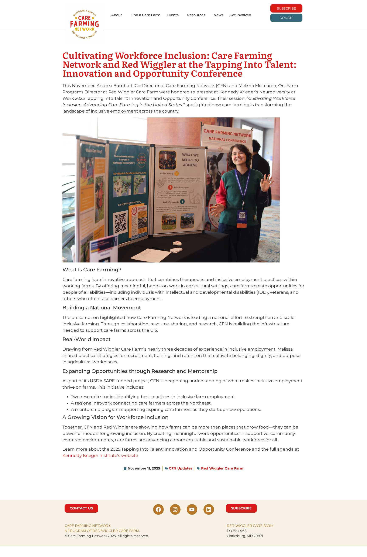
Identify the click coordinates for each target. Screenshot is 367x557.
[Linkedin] (208, 509)
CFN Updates (180, 468)
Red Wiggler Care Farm (222, 468)
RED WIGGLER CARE (245, 526)
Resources (196, 15)
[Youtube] (192, 509)
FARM (268, 526)
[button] (117, 15)
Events (173, 15)
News (218, 15)
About (116, 15)
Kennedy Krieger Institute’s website (100, 455)
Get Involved (240, 15)
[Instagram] (175, 509)
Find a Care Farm (145, 15)
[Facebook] (158, 509)
